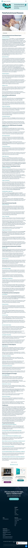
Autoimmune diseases (5, 38)
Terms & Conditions (20, 541)
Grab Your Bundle (16, 8)
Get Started (20, 480)
